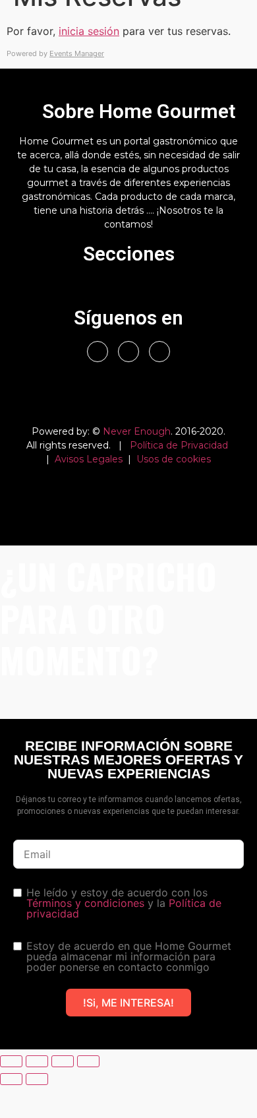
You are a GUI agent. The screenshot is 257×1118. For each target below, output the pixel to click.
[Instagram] (128, 351)
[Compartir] (62, 1061)
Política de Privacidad (179, 445)
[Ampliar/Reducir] (11, 1061)
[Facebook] (97, 351)
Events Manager (76, 53)
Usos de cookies (173, 459)
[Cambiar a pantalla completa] (37, 1061)
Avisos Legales (89, 459)
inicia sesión (89, 31)
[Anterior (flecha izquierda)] (11, 1079)
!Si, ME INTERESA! (128, 1002)
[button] (128, 288)
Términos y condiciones (85, 903)
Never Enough (137, 431)
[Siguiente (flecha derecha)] (37, 1079)
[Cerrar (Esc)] (88, 1061)
